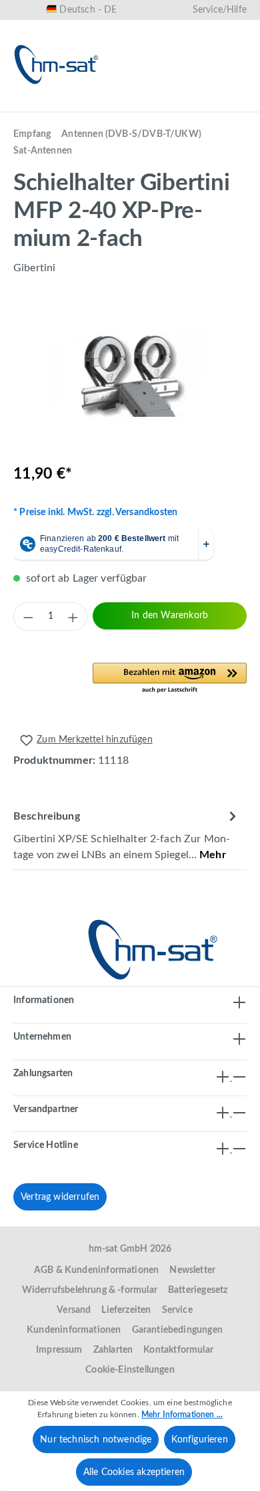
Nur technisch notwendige (95, 1439)
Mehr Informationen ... (182, 1415)
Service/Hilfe (220, 10)
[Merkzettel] (146, 104)
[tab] (126, 834)
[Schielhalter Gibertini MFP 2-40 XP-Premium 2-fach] (130, 377)
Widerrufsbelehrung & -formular (89, 1290)
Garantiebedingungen (177, 1330)
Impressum (59, 1350)
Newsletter (192, 1270)
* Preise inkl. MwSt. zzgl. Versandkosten (95, 512)
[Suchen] (104, 104)
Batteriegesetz (198, 1290)
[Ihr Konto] (189, 104)
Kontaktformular (178, 1350)
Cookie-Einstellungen (130, 1370)
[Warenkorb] (232, 104)
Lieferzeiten (126, 1310)
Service (177, 1310)
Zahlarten (113, 1350)
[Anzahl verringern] (28, 616)
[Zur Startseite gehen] (56, 64)
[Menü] (28, 104)
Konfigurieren (199, 1439)
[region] (130, 377)
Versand (74, 1310)
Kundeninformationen (74, 1330)
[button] (170, 679)
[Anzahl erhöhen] (72, 616)
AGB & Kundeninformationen (96, 1270)
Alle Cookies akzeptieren (134, 1472)
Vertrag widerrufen (60, 1197)
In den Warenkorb (169, 615)
